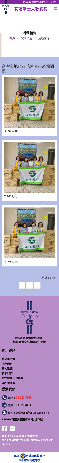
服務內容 (7, 363)
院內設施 (7, 368)
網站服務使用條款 (12, 378)
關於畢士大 (8, 359)
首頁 (12, 38)
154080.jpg (11, 130)
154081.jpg (10, 196)
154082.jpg (11, 261)
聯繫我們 (7, 373)
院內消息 (26, 38)
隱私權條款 (8, 383)
